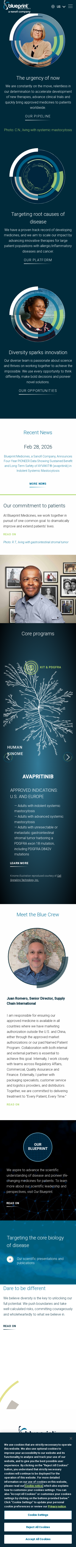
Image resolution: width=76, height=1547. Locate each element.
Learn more (19, 863)
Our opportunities (38, 391)
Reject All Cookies (38, 1527)
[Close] (71, 1438)
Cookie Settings (38, 1514)
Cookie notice (34, 1485)
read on (9, 534)
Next (68, 757)
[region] (38, 1490)
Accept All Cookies (38, 1539)
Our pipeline (38, 116)
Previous (8, 757)
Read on (13, 1104)
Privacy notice (57, 1506)
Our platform (38, 260)
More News (38, 483)
